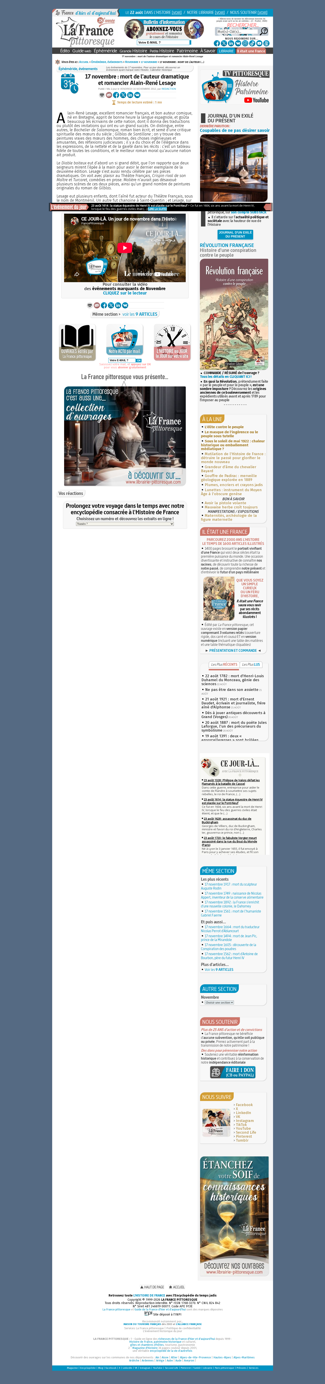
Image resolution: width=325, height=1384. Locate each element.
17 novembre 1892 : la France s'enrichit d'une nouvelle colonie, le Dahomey (230, 904)
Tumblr (242, 1140)
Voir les (219, 969)
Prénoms (241, 1368)
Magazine (72, 1368)
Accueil (84, 62)
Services (253, 1368)
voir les (139, 314)
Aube (170, 1360)
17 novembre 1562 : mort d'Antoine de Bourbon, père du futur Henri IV (229, 955)
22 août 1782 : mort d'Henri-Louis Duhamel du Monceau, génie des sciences (232, 680)
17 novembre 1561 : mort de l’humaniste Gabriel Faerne (231, 913)
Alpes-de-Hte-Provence (195, 1357)
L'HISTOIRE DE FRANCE (149, 1295)
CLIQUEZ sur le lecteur (125, 293)
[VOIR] (177, 12)
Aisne (165, 1357)
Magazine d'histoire (145, 1348)
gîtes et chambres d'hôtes (147, 1344)
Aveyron (189, 1360)
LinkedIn (243, 1112)
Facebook (244, 1105)
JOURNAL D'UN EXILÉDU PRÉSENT (235, 234)
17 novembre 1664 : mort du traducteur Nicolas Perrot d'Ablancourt (230, 928)
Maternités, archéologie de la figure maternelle (229, 517)
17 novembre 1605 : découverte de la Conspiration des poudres (228, 946)
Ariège (160, 1360)
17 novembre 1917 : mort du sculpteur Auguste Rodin (229, 886)
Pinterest (244, 1136)
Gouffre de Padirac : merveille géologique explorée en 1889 (229, 477)
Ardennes (148, 1360)
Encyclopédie (88, 1368)
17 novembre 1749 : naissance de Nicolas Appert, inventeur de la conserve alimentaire (232, 895)
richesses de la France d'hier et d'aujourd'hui (186, 1338)
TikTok (241, 1124)
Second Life (246, 1132)
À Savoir (207, 51)
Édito (65, 51)
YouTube (243, 1128)
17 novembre (149, 62)
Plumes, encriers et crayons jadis (234, 485)
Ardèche (134, 1360)
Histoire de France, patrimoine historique (155, 1341)
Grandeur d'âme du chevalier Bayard (228, 469)
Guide (81, 51)
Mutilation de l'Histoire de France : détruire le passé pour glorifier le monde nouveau (233, 458)
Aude (178, 1360)
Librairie (207, 1368)
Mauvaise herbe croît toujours (231, 507)
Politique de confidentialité (183, 1328)
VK (238, 1116)
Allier (174, 1357)
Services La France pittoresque (144, 1328)
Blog (100, 1368)
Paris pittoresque (224, 1368)
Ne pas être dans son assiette (231, 689)
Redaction (169, 88)
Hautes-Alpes (222, 1357)
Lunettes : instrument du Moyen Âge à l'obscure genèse (231, 492)
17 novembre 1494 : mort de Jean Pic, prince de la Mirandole (229, 937)
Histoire (133, 51)
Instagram (245, 1120)
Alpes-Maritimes (244, 1357)
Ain (157, 1357)
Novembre (131, 62)
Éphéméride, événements (106, 62)
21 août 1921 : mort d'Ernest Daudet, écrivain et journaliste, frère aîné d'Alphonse (233, 703)
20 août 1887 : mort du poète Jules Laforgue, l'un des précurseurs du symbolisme (234, 726)
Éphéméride (105, 51)
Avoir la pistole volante (225, 503)
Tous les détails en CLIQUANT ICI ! (225, 377)
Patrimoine (187, 51)
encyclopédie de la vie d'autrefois (171, 1350)
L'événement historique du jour (162, 1331)
